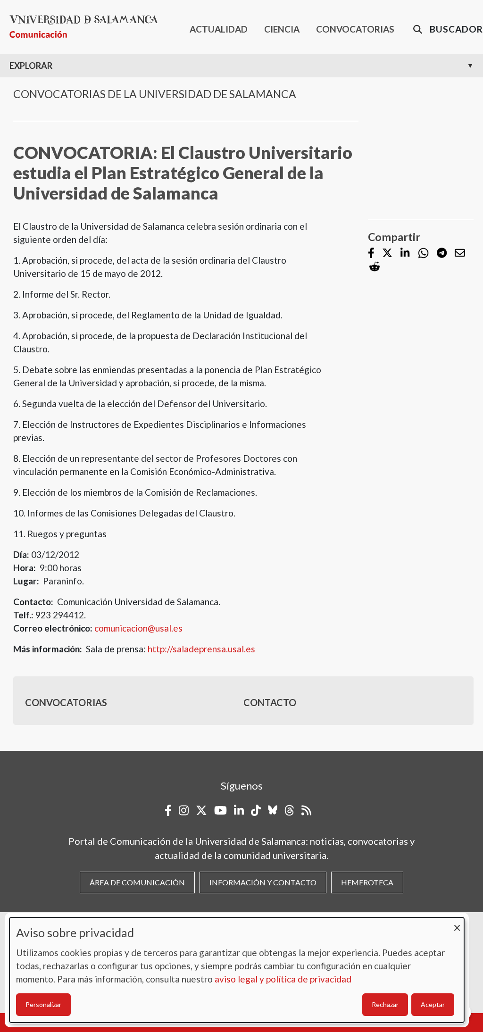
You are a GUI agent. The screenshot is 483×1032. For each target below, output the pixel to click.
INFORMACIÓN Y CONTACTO (262, 882)
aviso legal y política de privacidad (283, 979)
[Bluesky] (272, 810)
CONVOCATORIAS (355, 29)
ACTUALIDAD (219, 29)
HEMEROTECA (367, 882)
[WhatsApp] (423, 253)
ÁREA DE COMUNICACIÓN (137, 882)
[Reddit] (374, 266)
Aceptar (433, 1004)
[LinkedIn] (404, 253)
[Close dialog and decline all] (457, 923)
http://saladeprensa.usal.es (201, 648)
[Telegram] (442, 253)
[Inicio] (87, 26)
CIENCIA (282, 29)
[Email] (460, 253)
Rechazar (385, 1004)
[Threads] (289, 810)
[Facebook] (371, 253)
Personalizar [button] (43, 1004)
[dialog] (236, 970)
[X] (387, 253)
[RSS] (306, 810)
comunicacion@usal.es (138, 628)
